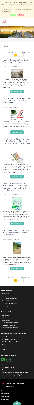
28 (12, 55)
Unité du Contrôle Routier (9, 298)
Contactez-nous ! (7, 365)
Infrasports (5, 293)
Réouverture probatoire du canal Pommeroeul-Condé (17, 61)
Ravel (3, 318)
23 (15, 52)
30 (18, 55)
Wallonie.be (5, 337)
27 (28, 52)
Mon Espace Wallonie (8, 325)
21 (9, 52)
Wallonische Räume (8, 367)
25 (22, 52)
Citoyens (10, 40)
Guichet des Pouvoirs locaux (10, 322)
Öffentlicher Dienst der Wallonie (11, 342)
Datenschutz (5, 394)
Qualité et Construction (9, 301)
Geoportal (5, 347)
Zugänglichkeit (5, 399)
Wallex (4, 344)
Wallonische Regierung (9, 339)
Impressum (4, 391)
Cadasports (5, 296)
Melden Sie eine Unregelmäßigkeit (12, 375)
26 (25, 52)
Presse (4, 370)
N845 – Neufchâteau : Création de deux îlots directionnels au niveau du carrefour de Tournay (16, 141)
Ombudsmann (5, 396)
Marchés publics (7, 306)
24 (18, 52)
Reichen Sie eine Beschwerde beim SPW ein (15, 372)
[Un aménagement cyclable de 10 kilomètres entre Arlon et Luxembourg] (17, 248)
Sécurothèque (6, 320)
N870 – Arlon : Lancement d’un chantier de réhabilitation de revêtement (16, 100)
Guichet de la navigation (9, 303)
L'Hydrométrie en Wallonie (10, 327)
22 (12, 52)
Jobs (3, 349)
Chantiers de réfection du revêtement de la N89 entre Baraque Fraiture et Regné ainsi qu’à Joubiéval (16, 186)
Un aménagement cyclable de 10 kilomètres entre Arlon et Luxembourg (16, 232)
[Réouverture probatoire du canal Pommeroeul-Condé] (17, 73)
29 (15, 55)
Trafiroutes (5, 315)
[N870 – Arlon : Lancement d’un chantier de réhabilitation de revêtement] (17, 114)
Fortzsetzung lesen (17, 91)
